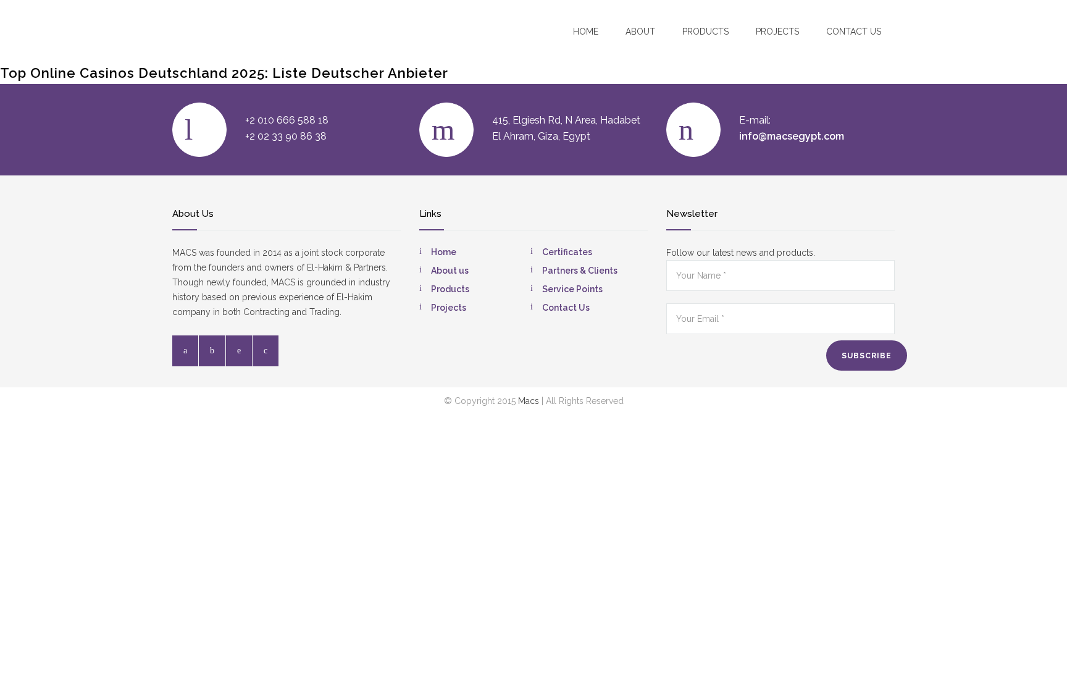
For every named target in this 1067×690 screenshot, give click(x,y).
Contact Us (566, 308)
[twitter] (212, 351)
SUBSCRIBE (867, 355)
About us (450, 271)
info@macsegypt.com (791, 136)
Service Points (572, 289)
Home (585, 31)
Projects (777, 31)
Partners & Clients (579, 271)
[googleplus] (265, 351)
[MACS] (244, 30)
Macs (528, 401)
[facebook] (185, 351)
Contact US (853, 31)
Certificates (567, 252)
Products (705, 31)
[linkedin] (239, 351)
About (640, 31)
